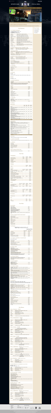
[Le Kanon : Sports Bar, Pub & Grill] (25, 4)
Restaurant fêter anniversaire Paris (34, 411)
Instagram (20, 407)
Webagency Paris (24, 412)
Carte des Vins (36, 30)
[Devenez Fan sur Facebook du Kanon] (38, 1)
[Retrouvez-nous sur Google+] (41, 1)
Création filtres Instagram (34, 412)
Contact (18, 405)
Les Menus (36, 32)
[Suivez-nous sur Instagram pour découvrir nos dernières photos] (39, 1)
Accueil (10, 22)
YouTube (22, 407)
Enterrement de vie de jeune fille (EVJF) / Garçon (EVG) (22, 410)
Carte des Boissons (37, 29)
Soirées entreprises (11, 410)
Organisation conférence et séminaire (33, 410)
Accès (11, 408)
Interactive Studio (16, 412)
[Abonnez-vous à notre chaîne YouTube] (40, 1)
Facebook (18, 407)
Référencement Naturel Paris (28, 412)
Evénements (12, 407)
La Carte (12, 406)
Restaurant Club (28, 410)
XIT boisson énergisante (39, 410)
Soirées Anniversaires (15, 410)
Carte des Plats (37, 31)
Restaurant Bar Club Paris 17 (28, 411)
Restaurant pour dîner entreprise (23, 411)
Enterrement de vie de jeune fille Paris (17, 411)
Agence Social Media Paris (20, 412)
